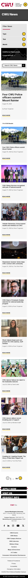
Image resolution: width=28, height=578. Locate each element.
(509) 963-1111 (20, 517)
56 (17, 479)
